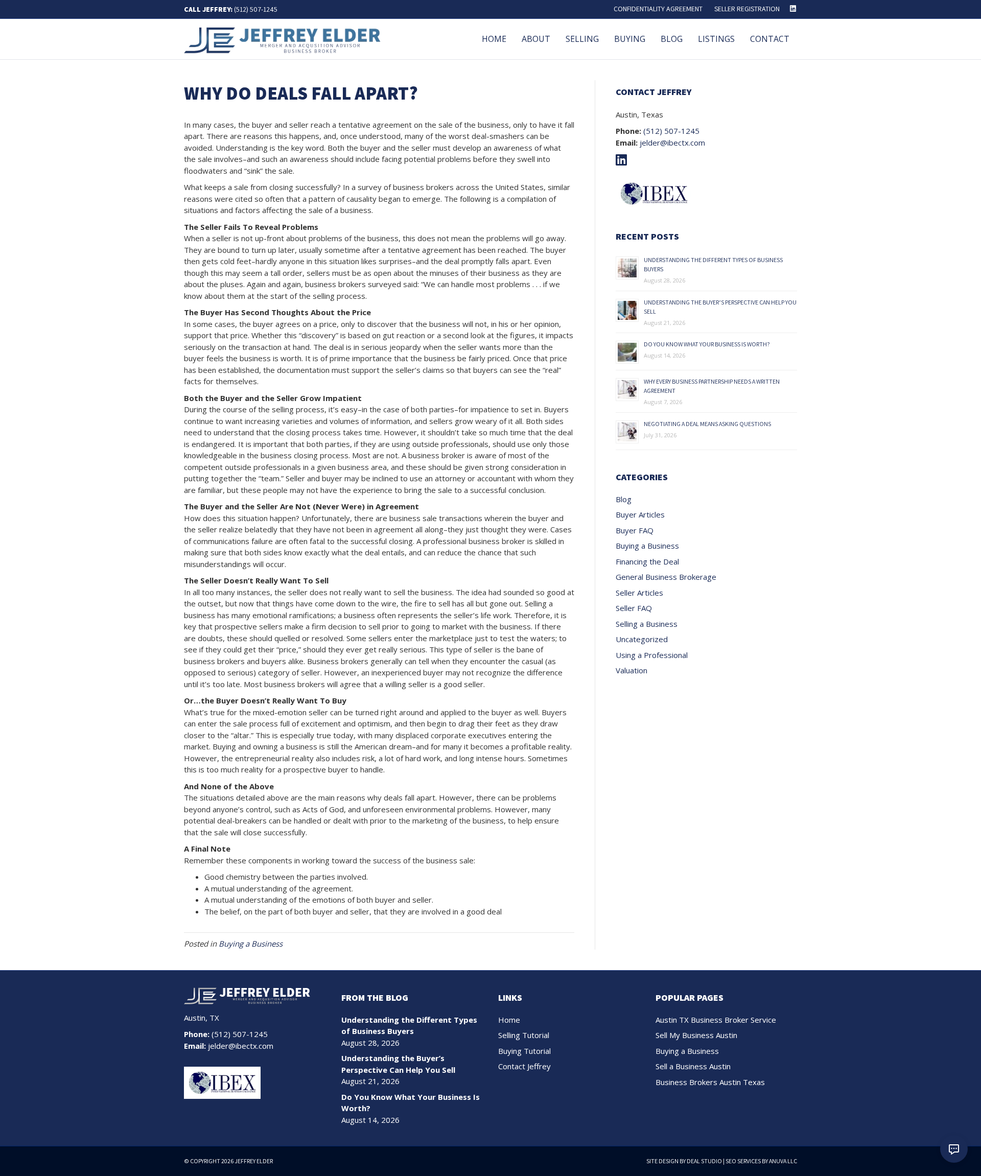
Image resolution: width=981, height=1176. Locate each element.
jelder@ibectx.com (672, 142)
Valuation (631, 670)
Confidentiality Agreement (658, 8)
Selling (582, 38)
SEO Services (743, 1161)
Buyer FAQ (634, 530)
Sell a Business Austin (693, 1066)
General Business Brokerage (666, 577)
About (536, 38)
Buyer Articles (640, 514)
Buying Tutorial (524, 1051)
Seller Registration (747, 8)
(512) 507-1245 (255, 9)
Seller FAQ (634, 608)
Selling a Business (647, 624)
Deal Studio (704, 1161)
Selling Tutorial (523, 1035)
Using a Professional (652, 655)
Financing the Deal (647, 561)
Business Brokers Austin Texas (710, 1082)
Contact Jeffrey (524, 1066)
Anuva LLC (783, 1161)
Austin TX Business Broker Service (716, 1020)
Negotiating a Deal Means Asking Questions (707, 424)
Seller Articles (639, 592)
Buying (629, 38)
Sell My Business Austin (696, 1035)
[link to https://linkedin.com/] (624, 161)
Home (494, 38)
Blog (672, 38)
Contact (769, 38)
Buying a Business (251, 943)
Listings (716, 38)
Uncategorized (642, 639)
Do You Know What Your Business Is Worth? (707, 344)
